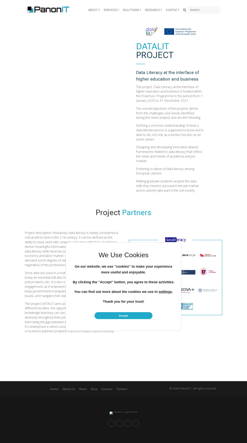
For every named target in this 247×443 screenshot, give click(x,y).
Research (153, 10)
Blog (94, 389)
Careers (106, 389)
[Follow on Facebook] (127, 423)
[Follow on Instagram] (119, 423)
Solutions (132, 10)
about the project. (149, 362)
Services (111, 10)
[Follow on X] (135, 423)
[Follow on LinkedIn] (111, 423)
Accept (123, 315)
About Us (69, 389)
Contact (172, 10)
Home (54, 389)
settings (165, 292)
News (83, 389)
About (94, 10)
